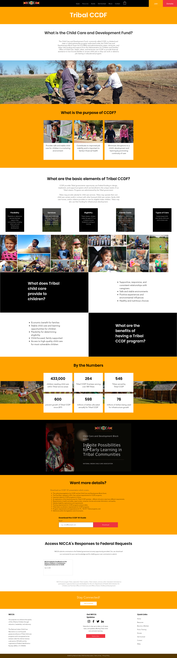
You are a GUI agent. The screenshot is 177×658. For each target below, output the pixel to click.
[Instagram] (89, 621)
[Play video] (88, 447)
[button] (124, 3)
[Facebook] (93, 621)
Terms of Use (97, 655)
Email (60, 520)
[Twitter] (98, 621)
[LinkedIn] (102, 621)
